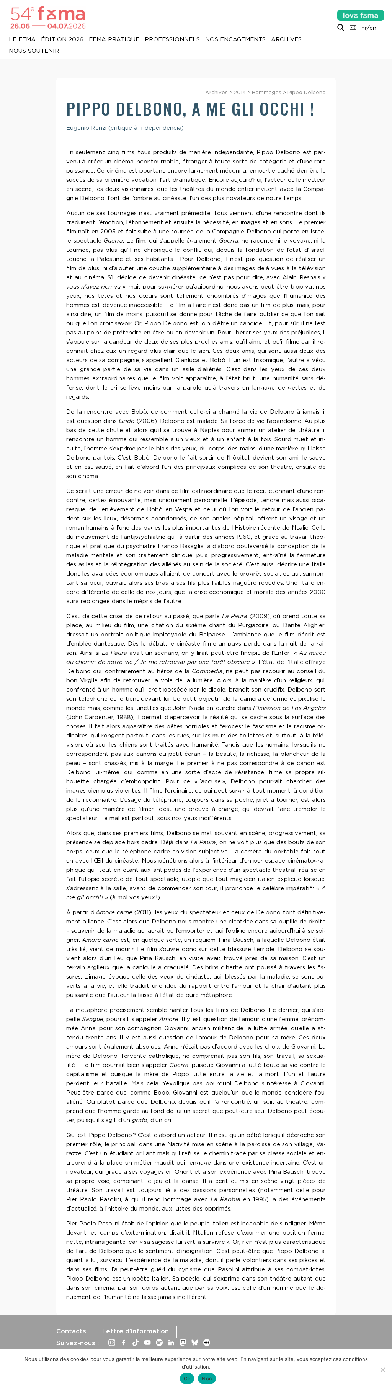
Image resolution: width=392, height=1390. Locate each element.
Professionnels (172, 39)
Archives (286, 39)
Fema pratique (114, 39)
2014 (240, 92)
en (372, 27)
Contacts (71, 1331)
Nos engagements (235, 39)
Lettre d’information (135, 1331)
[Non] (382, 1370)
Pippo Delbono (306, 92)
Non (207, 1378)
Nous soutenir (34, 51)
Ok (187, 1378)
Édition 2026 (62, 39)
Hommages (266, 92)
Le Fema (22, 39)
